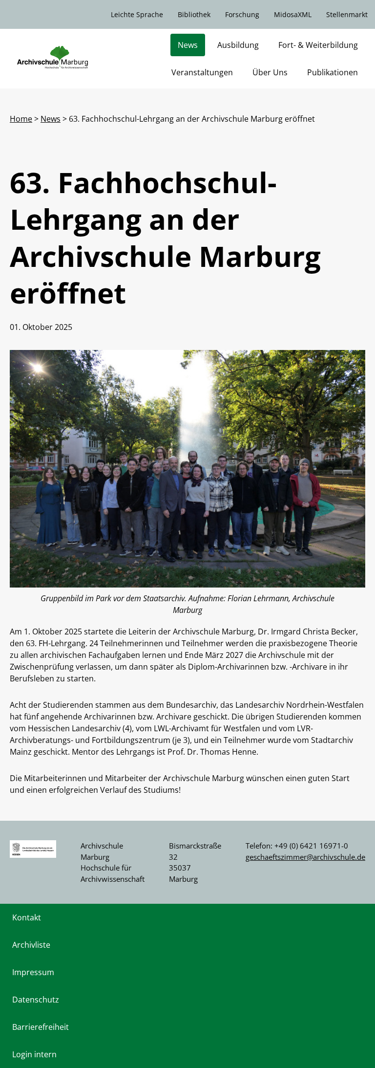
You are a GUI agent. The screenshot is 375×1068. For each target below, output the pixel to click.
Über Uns (270, 72)
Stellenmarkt (347, 14)
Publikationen (332, 72)
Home (21, 118)
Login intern (34, 1054)
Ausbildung (238, 45)
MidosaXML (293, 14)
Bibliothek (194, 14)
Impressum (33, 972)
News (188, 45)
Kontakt (26, 917)
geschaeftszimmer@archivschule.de (305, 857)
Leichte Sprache (137, 14)
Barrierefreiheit (40, 1027)
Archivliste (31, 944)
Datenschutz (35, 999)
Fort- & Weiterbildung (318, 45)
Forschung (242, 14)
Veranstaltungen (202, 72)
